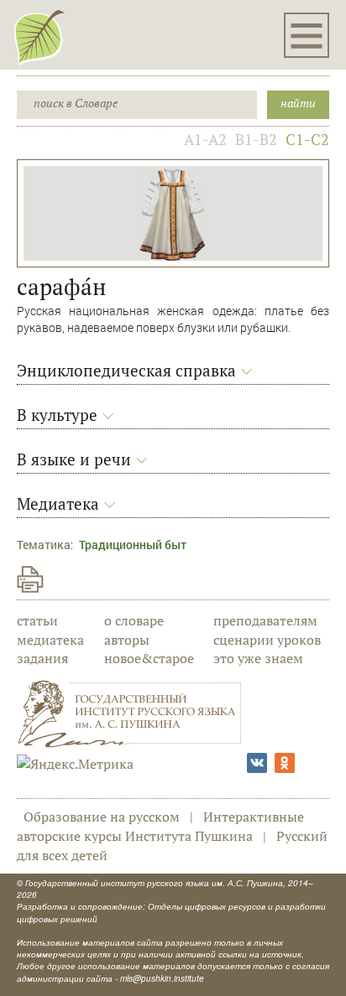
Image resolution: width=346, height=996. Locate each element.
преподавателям (265, 620)
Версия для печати (30, 579)
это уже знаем (258, 658)
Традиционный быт (132, 544)
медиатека (50, 639)
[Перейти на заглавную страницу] (39, 36)
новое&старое (149, 658)
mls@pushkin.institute (162, 978)
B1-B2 (256, 139)
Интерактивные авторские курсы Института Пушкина (160, 826)
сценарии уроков (267, 639)
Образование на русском (102, 816)
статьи (37, 620)
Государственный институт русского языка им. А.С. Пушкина (154, 883)
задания (42, 658)
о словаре (134, 620)
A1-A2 (205, 139)
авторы (126, 639)
